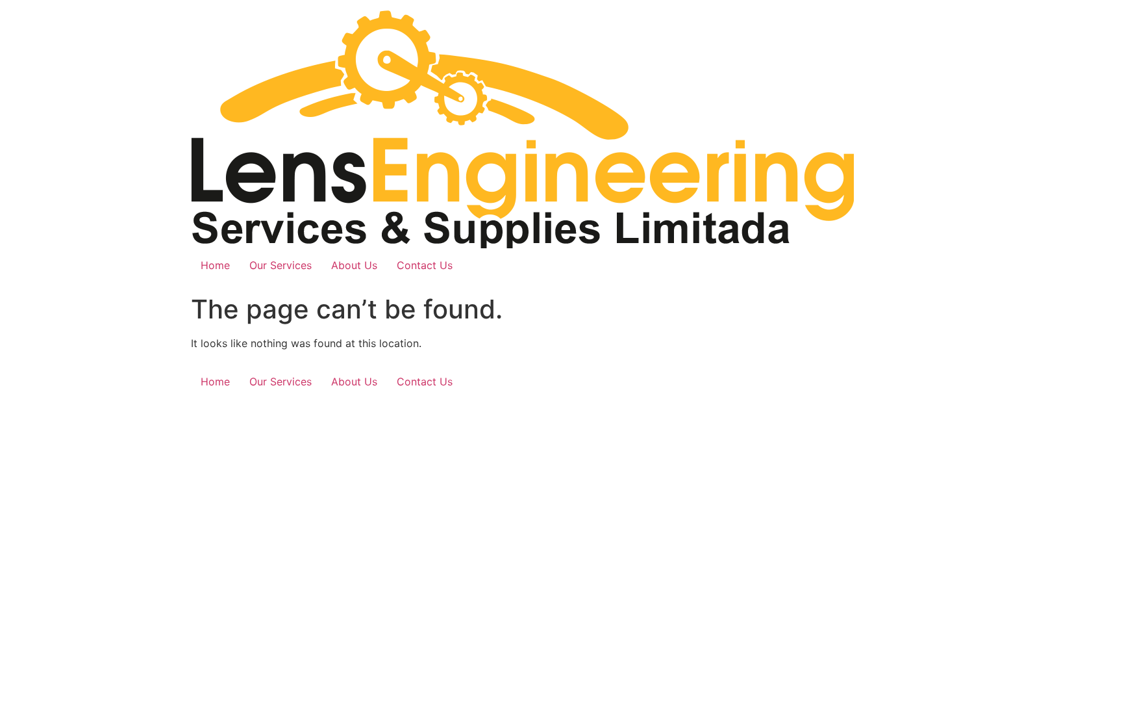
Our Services (280, 265)
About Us (354, 265)
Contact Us (425, 265)
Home (215, 265)
